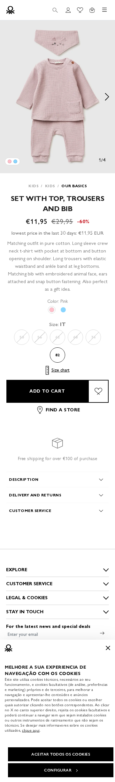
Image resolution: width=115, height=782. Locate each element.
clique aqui (31, 730)
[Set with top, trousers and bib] (10, 161)
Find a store (63, 410)
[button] (57, 96)
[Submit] (102, 633)
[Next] (107, 96)
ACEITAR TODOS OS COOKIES (60, 754)
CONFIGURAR (58, 770)
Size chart (60, 370)
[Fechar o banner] (108, 648)
